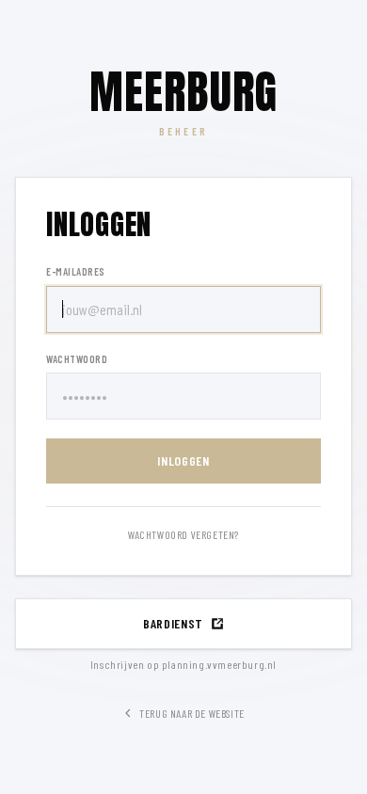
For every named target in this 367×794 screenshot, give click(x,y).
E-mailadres (75, 271)
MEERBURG (184, 92)
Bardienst (173, 623)
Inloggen (183, 460)
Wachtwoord (77, 359)
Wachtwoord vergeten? (183, 534)
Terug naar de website (192, 713)
